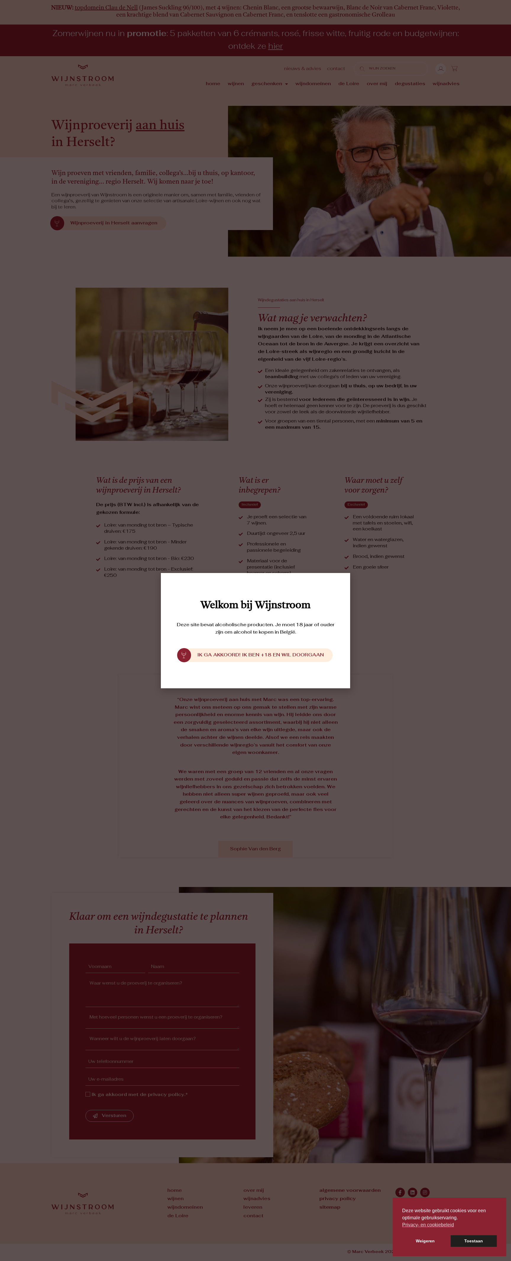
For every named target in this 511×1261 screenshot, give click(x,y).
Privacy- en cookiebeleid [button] (428, 1224)
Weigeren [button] (425, 1241)
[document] (255, 630)
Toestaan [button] (473, 1241)
